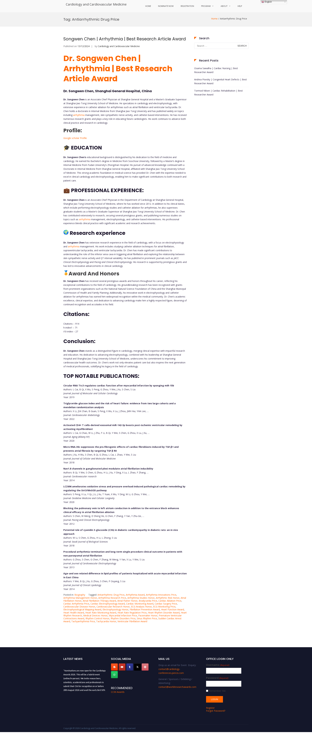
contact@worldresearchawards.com (177, 686)
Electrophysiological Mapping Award (82, 609)
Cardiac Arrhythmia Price (76, 603)
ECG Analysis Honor (141, 606)
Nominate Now (166, 6)
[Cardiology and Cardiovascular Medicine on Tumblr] (129, 667)
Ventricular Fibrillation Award (132, 621)
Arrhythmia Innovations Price (161, 594)
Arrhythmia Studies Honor (141, 597)
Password (217, 678)
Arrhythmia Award (135, 594)
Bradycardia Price (148, 600)
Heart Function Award (172, 609)
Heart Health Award (73, 612)
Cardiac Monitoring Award (139, 603)
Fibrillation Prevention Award (145, 609)
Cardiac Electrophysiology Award (108, 603)
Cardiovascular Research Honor (113, 606)
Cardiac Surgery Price (166, 603)
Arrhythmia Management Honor (80, 597)
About (224, 6)
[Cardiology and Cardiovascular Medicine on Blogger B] (114, 667)
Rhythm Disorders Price (123, 618)
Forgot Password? (215, 710)
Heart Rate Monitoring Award (100, 612)
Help (240, 6)
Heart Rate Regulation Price (132, 612)
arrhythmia (78, 115)
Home (148, 6)
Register (210, 707)
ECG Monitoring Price (164, 606)
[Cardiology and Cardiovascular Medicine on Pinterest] (145, 667)
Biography (79, 594)
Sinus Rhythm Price (147, 618)
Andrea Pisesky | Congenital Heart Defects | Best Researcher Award (220, 81)
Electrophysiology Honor (115, 609)
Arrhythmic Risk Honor (167, 597)
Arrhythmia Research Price (112, 597)
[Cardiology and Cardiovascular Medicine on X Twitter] (137, 667)
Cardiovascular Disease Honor (79, 606)
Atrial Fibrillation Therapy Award (99, 600)
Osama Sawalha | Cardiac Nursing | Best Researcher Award (216, 70)
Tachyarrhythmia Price (83, 621)
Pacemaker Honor (147, 615)
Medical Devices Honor (95, 615)
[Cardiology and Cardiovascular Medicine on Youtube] (122, 667)
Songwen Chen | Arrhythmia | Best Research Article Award (124, 39)
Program (206, 6)
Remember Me (217, 690)
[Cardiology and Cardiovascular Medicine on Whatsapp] (114, 674)
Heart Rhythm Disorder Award (164, 612)
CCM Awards (117, 691)
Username (217, 665)
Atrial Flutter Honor (127, 600)
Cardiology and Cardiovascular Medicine (96, 4)
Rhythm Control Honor (97, 618)
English (268, 2)
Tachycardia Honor (106, 621)
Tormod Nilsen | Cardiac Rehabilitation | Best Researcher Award (218, 92)
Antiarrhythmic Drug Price (111, 594)
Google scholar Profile (75, 138)
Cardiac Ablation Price (169, 600)
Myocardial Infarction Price (123, 615)
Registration (187, 6)
